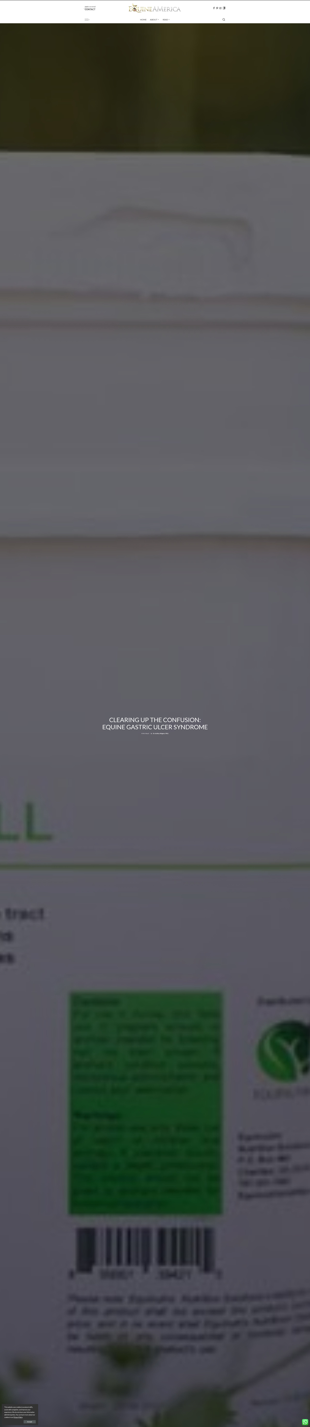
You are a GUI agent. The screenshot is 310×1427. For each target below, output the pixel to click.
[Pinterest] (217, 8)
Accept (29, 1422)
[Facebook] (214, 8)
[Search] (223, 19)
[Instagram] (220, 8)
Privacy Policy (18, 1417)
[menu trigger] (88, 19)
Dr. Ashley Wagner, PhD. (161, 733)
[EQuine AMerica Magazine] (155, 8)
